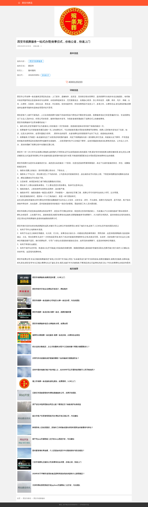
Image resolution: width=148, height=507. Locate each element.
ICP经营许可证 (84, 504)
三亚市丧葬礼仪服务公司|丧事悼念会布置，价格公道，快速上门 (56, 462)
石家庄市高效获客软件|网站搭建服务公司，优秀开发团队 (54, 393)
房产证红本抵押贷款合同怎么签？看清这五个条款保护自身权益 (56, 404)
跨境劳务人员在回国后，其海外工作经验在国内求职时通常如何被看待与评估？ (62, 427)
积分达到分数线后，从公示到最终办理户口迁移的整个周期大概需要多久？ (61, 347)
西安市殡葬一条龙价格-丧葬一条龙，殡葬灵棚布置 (51, 312)
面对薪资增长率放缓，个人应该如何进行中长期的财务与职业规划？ (58, 450)
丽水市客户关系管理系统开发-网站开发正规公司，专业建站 (55, 416)
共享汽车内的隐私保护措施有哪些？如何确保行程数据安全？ (55, 358)
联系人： (21, 70)
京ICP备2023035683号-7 (70, 504)
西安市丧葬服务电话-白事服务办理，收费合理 (50, 323)
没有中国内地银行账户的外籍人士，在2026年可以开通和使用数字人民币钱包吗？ (63, 370)
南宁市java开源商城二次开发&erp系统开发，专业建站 (53, 439)
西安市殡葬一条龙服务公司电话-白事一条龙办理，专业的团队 (56, 300)
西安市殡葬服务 (35, 61)
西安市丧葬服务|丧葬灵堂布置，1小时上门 (48, 277)
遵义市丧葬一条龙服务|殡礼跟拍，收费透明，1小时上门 (53, 381)
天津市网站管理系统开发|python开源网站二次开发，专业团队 (56, 485)
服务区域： (21, 66)
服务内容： (21, 61)
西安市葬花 (27, 498)
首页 (18, 498)
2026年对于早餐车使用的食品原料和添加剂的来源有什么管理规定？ (58, 474)
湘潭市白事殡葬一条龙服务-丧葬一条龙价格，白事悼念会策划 (56, 335)
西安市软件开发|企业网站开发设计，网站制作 (50, 289)
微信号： (21, 75)
